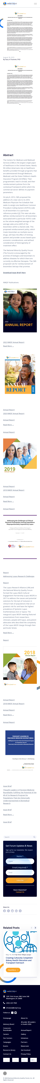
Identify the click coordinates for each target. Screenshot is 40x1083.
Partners (24, 1042)
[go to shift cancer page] (6, 1060)
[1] (26, 179)
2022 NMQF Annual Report (13, 342)
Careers (6, 1034)
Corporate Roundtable (7, 1029)
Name (20, 856)
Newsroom (25, 1046)
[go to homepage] (10, 991)
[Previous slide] (31, 927)
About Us (24, 1018)
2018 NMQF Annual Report (13, 703)
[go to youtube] (15, 1013)
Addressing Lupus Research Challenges (18, 576)
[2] (19, 213)
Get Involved (25, 1050)
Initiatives (24, 1038)
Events (5, 1046)
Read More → (8, 346)
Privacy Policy (26, 1054)
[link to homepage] (10, 3)
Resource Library (9, 1050)
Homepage (7, 1018)
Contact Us (20, 892)
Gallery (23, 1034)
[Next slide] (35, 927)
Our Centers (7, 1038)
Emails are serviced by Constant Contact (26, 886)
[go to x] (12, 1013)
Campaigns (7, 1042)
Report (6, 572)
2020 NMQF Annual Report (13, 413)
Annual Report (9, 410)
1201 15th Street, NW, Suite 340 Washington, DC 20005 (17, 997)
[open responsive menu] (35, 3)
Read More (12, 970)
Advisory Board (8, 1024)
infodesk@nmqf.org (13, 1008)
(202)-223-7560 (11, 1003)
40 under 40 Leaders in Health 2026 (28, 1023)
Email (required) (20, 867)
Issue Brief (7, 786)
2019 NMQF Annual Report (13, 490)
